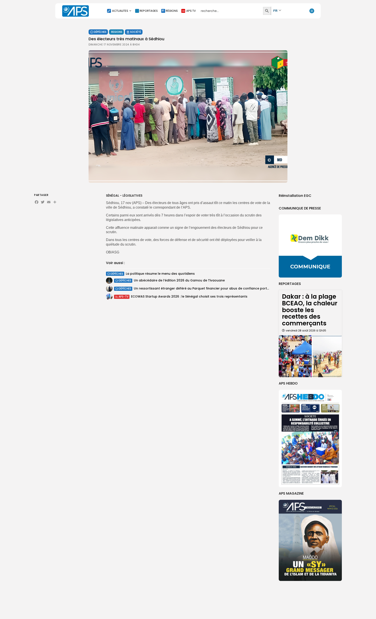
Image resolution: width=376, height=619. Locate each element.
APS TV (191, 11)
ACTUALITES (120, 11)
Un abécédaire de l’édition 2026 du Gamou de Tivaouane (179, 280)
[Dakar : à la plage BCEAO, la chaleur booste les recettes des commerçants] (310, 356)
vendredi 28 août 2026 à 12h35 (306, 330)
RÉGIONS (172, 11)
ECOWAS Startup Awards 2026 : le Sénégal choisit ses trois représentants (189, 296)
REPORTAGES (149, 11)
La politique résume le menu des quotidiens (160, 273)
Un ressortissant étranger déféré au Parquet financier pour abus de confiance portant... (204, 288)
